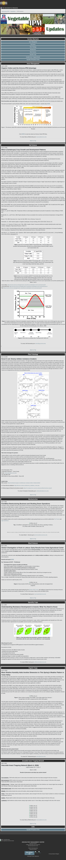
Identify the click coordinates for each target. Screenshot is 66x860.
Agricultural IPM (5, 11)
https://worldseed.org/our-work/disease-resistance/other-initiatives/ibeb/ (24, 482)
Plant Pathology (33, 47)
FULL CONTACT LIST (29, 853)
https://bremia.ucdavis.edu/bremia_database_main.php (26, 485)
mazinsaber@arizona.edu (40, 594)
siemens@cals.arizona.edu (41, 535)
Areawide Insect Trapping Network (33, 57)
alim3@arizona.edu (41, 756)
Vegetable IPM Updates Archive (33, 59)
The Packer (56, 519)
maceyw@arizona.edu (41, 136)
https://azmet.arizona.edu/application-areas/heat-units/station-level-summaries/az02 (27, 284)
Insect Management (33, 42)
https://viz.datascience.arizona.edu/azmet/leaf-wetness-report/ (38, 488)
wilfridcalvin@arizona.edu (40, 662)
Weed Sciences (33, 52)
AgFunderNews (5, 520)
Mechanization (33, 49)
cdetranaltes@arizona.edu (11, 473)
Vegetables (13, 11)
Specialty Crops (33, 54)
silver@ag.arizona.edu (40, 343)
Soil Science (33, 44)
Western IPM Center (33, 589)
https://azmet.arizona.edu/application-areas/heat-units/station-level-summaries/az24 (23, 288)
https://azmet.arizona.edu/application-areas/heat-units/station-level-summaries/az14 (28, 286)
